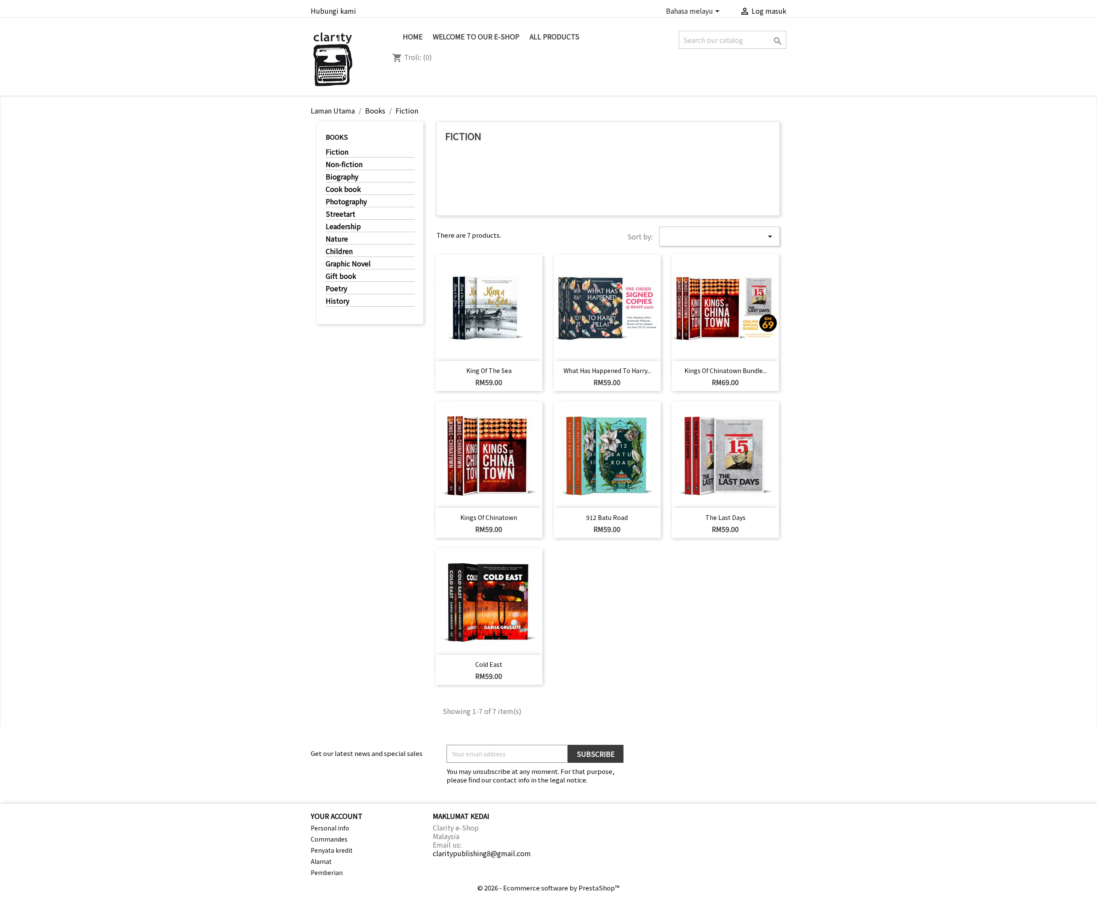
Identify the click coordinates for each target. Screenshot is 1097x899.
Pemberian (327, 872)
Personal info (330, 828)
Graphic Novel (348, 264)
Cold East (488, 664)
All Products (554, 36)
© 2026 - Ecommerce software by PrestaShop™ (548, 887)
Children (339, 251)
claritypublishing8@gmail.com (482, 853)
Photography (346, 201)
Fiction (337, 152)
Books (337, 136)
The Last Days (725, 517)
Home (413, 36)
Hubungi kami (333, 11)
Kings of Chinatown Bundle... (725, 370)
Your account (337, 816)
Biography (342, 177)
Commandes (329, 839)
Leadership (343, 226)
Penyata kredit (332, 850)
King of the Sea (489, 370)
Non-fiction (344, 164)
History (337, 301)
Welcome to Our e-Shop (476, 36)
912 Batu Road (607, 517)
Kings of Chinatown (488, 517)
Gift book (341, 276)
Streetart (340, 214)
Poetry (336, 288)
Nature (337, 239)
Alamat (321, 861)
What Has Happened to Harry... (607, 370)
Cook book (343, 189)
